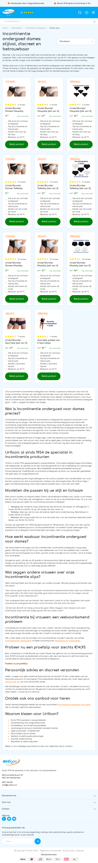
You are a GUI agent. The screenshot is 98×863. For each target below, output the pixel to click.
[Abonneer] (38, 841)
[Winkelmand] (87, 12)
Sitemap (80, 851)
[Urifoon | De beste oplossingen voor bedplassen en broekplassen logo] (11, 763)
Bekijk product (16, 144)
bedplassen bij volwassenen (67, 641)
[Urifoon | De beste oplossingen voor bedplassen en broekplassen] (9, 12)
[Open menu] (93, 12)
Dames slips (54, 28)
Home (5, 28)
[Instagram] (9, 819)
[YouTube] (14, 819)
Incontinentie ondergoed (36, 28)
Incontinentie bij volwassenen (18, 641)
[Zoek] (94, 21)
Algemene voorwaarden (51, 851)
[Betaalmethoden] (23, 859)
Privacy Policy (69, 851)
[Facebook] (4, 819)
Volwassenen (16, 28)
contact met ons (12, 682)
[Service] (80, 12)
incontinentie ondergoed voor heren (74, 705)
